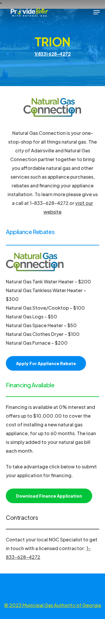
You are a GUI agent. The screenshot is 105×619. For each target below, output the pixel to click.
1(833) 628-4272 (52, 54)
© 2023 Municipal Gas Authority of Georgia (52, 605)
